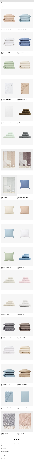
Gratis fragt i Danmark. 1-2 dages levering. (17, 0)
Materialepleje (3, 447)
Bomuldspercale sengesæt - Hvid (5, 52)
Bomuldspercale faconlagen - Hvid (6, 99)
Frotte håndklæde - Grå (20, 314)
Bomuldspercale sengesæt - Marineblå (22, 52)
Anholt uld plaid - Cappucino (5, 171)
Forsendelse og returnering (5, 445)
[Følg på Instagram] (4, 455)
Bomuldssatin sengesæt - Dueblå (5, 384)
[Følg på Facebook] (2, 455)
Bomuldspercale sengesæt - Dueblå (22, 29)
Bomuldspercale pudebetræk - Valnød (22, 220)
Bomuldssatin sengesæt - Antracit (6, 337)
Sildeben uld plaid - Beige (20, 433)
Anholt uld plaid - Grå (4, 197)
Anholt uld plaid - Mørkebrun (21, 171)
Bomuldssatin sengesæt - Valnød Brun (22, 384)
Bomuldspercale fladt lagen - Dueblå (22, 407)
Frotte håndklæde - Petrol (20, 267)
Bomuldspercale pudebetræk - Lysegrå (6, 220)
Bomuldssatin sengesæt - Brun (21, 337)
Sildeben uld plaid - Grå (4, 433)
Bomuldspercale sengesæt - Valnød (6, 29)
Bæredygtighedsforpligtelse (5, 451)
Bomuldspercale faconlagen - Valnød (22, 99)
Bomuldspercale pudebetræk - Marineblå (22, 197)
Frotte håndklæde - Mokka (5, 314)
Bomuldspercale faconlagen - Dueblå (6, 407)
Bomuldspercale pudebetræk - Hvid (22, 244)
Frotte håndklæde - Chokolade (21, 122)
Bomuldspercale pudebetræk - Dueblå (6, 244)
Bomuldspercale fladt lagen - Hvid (5, 122)
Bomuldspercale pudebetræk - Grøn (6, 267)
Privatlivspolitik (3, 448)
